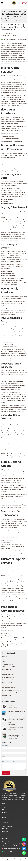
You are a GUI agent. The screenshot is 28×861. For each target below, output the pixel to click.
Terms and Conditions (8, 826)
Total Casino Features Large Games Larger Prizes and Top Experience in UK (13, 27)
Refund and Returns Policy (9, 834)
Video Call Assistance (8, 815)
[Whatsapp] (24, 853)
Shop (19, 3)
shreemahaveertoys (6, 35)
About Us (5, 831)
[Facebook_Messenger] (24, 848)
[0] (22, 3)
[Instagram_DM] (24, 844)
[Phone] (24, 839)
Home (2, 19)
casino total (4, 43)
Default (14, 35)
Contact (5, 812)
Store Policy (6, 828)
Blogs (4, 817)
